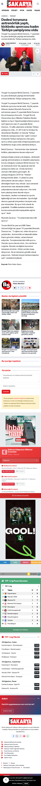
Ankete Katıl (7, 711)
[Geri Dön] (6, 780)
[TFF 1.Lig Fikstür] (38, 637)
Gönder (6, 392)
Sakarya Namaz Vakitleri (11, 746)
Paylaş (6, 73)
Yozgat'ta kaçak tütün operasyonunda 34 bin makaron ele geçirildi (29, 351)
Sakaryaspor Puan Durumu (11, 767)
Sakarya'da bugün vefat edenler (13, 765)
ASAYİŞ (29, 10)
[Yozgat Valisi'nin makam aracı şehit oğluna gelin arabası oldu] (11, 324)
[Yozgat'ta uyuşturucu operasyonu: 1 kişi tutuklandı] (11, 343)
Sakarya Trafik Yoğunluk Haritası (14, 748)
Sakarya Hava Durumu (11, 744)
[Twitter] (22, 288)
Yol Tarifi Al (21, 471)
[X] (17, 736)
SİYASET (14, 10)
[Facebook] (18, 288)
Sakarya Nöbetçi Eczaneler (12, 742)
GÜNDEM (5, 10)
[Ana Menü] (2, 4)
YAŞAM (37, 10)
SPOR (22, 10)
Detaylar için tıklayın (20, 630)
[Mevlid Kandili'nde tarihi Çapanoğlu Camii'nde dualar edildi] (11, 304)
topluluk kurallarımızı (19, 398)
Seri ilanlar (26, 767)
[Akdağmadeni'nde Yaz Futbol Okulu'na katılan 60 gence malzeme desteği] (30, 304)
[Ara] (38, 4)
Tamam (26, 783)
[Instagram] (25, 288)
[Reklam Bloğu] (20, 430)
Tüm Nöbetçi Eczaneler (21, 495)
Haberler (4, 16)
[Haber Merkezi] (6, 285)
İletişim (5, 763)
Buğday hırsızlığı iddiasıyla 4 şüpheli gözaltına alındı (28, 333)
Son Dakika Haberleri (11, 755)
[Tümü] (38, 699)
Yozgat (13, 16)
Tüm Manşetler (9, 753)
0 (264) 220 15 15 (8, 471)
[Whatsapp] (27, 736)
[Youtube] (29, 288)
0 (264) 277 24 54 (9, 484)
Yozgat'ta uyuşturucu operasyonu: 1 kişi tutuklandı (9, 351)
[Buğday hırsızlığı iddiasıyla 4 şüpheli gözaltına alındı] (30, 324)
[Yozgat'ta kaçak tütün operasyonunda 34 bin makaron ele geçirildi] (30, 343)
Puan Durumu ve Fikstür (11, 751)
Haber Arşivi (8, 757)
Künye (13, 763)
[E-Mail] (14, 288)
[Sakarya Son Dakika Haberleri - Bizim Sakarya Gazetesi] (19, 4)
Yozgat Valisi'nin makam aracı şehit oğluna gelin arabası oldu (10, 333)
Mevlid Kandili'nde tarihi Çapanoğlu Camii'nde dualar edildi (10, 312)
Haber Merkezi (18, 283)
